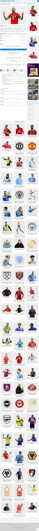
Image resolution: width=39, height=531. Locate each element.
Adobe (29, 116)
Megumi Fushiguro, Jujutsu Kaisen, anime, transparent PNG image (10, 102)
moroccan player (7, 29)
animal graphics (30, 108)
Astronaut (29, 109)
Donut (29, 112)
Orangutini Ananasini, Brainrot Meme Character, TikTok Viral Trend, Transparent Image (13, 105)
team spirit (17, 31)
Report (26, 54)
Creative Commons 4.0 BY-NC (22, 43)
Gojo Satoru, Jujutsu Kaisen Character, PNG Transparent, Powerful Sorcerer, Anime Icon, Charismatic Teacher (13, 99)
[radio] (10, 61)
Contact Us (28, 525)
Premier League (18, 29)
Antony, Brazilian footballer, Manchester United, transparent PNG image (33, 18)
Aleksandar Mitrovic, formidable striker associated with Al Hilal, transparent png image (33, 48)
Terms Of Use (16, 525)
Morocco (11, 29)
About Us (24, 525)
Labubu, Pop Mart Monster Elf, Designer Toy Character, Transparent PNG (11, 91)
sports (9, 31)
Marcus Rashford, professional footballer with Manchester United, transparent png (33, 60)
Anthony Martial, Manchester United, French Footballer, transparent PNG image (33, 32)
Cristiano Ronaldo (31, 119)
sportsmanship (13, 31)
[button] (3, 70)
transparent (21, 31)
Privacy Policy (11, 525)
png (13, 29)
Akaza (29, 118)
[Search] (38, 1)
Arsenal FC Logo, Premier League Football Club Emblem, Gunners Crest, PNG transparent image (13, 95)
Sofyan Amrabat (6, 31)
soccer (21, 29)
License (20, 525)
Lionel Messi (30, 115)
